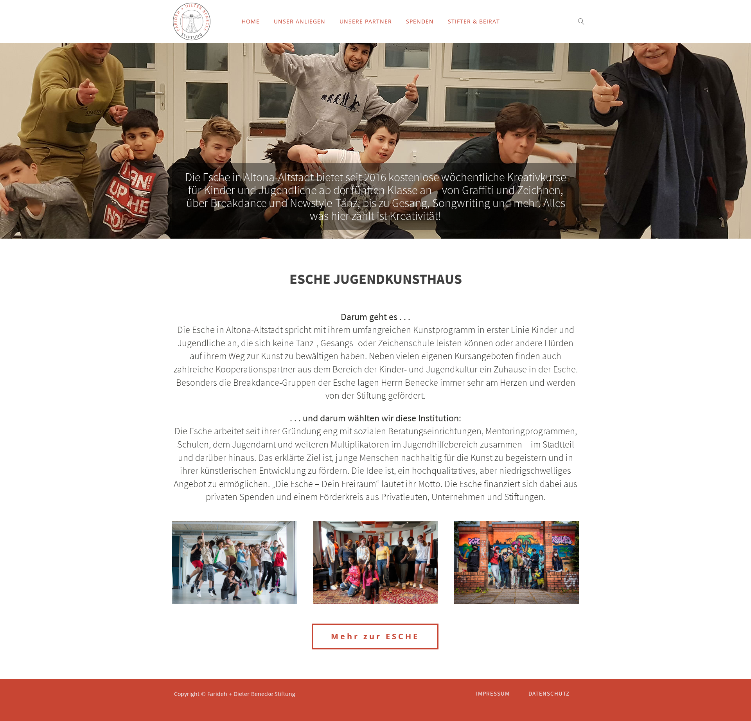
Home (251, 21)
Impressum (493, 693)
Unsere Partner (366, 21)
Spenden (420, 21)
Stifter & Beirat (474, 21)
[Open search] (581, 21)
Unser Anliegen (299, 21)
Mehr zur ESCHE (375, 636)
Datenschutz (549, 693)
